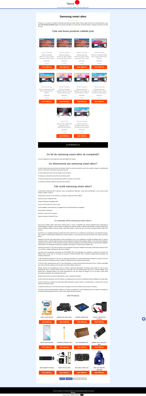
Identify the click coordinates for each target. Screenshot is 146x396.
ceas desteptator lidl (82, 342)
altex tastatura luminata (47, 367)
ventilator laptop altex (81, 317)
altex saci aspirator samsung (99, 368)
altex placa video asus (82, 367)
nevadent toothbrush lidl (64, 342)
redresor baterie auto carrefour (99, 318)
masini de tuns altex (64, 367)
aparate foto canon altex (64, 317)
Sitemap (73, 392)
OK (82, 394)
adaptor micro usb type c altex (99, 343)
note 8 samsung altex (46, 342)
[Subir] (144, 319)
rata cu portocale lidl (47, 317)
